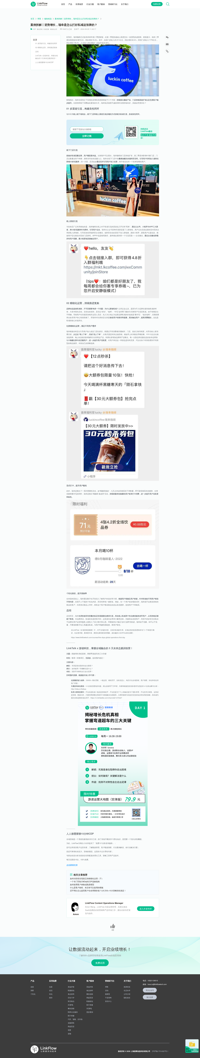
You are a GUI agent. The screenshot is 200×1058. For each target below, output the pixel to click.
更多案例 (89, 1012)
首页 (32, 18)
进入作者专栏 (145, 908)
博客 (39, 18)
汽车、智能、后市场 (75, 1019)
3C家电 (70, 1005)
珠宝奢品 (71, 1001)
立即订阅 (86, 136)
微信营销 (39, 29)
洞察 (32, 990)
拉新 (50, 987)
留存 (50, 997)
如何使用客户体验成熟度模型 (82, 884)
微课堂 (107, 994)
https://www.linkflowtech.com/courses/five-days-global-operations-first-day (98, 637)
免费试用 (157, 4)
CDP (34, 29)
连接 (32, 987)
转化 (50, 994)
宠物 (69, 1033)
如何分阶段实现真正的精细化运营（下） (86, 878)
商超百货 (71, 1026)
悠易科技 (127, 987)
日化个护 (71, 997)
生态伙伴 (127, 990)
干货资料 (108, 997)
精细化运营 (53, 29)
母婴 (69, 1030)
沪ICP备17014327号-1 (160, 1051)
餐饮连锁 (71, 1008)
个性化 (33, 994)
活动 (106, 990)
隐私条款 (127, 997)
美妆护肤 (71, 987)
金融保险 (71, 1023)
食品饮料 (71, 994)
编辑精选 (48, 18)
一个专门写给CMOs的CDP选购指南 (85, 881)
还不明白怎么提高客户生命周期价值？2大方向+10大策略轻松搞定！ (98, 890)
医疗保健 (71, 1015)
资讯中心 (108, 1001)
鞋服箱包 (71, 990)
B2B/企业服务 (73, 1012)
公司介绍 (127, 994)
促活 (50, 990)
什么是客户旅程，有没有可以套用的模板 (86, 887)
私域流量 (46, 29)
